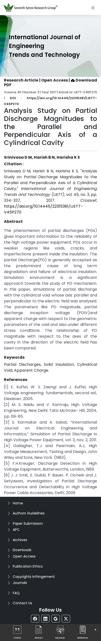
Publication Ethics (28, 566)
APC (16, 529)
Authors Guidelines (29, 513)
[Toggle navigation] (93, 7)
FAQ (16, 593)
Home (18, 503)
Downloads (22, 549)
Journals (20, 582)
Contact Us (22, 603)
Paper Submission (28, 523)
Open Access (24, 556)
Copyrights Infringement (34, 576)
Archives (20, 539)
